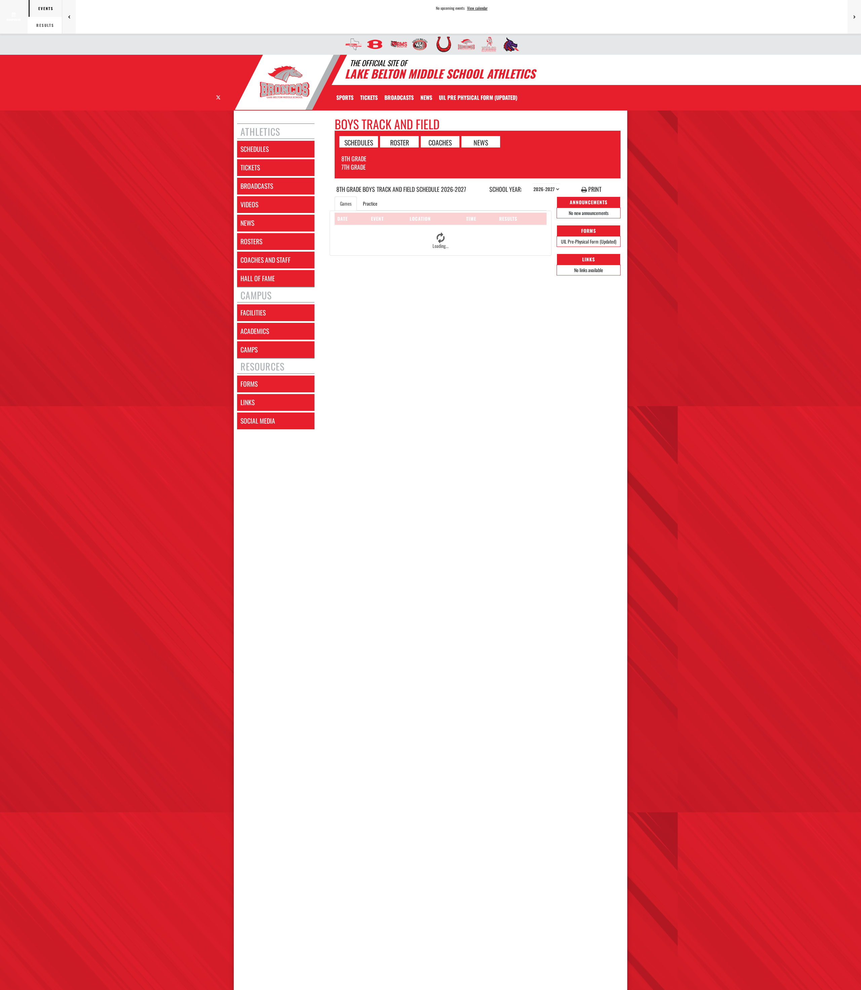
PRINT (594, 189)
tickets (250, 167)
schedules (254, 149)
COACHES (440, 142)
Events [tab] (45, 8)
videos (249, 204)
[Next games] (854, 17)
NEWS (481, 142)
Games (345, 203)
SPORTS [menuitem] (344, 97)
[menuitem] (351, 44)
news (247, 223)
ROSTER (399, 142)
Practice (370, 203)
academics (254, 331)
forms (249, 384)
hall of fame (257, 278)
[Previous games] (69, 17)
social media (257, 421)
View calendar (477, 8)
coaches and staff (265, 260)
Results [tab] (45, 25)
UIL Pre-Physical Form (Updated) (588, 241)
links (247, 402)
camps (249, 349)
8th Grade (353, 158)
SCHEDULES (358, 142)
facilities (253, 312)
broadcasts (256, 186)
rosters (251, 241)
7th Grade (353, 167)
